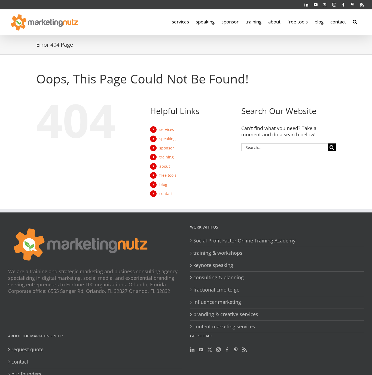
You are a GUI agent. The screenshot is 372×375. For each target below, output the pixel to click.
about (164, 166)
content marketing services (224, 326)
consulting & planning (218, 277)
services (166, 129)
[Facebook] (227, 349)
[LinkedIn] (192, 349)
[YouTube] (201, 349)
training (166, 157)
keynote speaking (213, 265)
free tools (167, 175)
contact (166, 193)
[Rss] (244, 349)
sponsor (166, 148)
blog (163, 184)
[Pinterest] (236, 349)
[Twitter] (210, 349)
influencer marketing (217, 302)
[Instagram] (218, 349)
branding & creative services (225, 314)
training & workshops (217, 253)
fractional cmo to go (216, 290)
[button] (355, 21)
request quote (27, 349)
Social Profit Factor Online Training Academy (244, 241)
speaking (167, 138)
